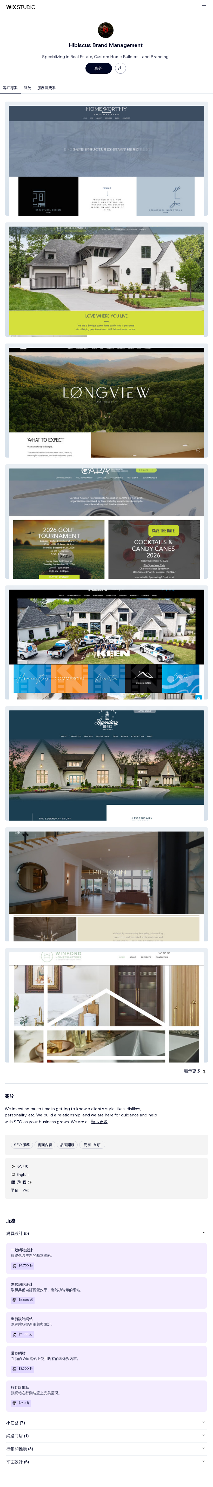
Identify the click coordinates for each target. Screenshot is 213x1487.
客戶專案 (10, 87)
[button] (106, 159)
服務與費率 (46, 87)
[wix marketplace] (20, 7)
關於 (27, 87)
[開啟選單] (204, 7)
